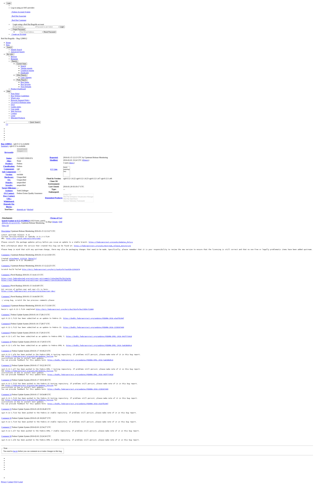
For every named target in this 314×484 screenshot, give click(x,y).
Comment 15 (6, 409)
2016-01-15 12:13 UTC (11, 223)
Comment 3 (5, 275)
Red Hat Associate (18, 16)
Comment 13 (6, 380)
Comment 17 (6, 427)
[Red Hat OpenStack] (78, 199)
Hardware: (9, 177)
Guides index (16, 107)
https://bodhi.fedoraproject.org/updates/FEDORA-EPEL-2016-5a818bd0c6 (99, 345)
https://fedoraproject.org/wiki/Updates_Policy (111, 242)
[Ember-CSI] (78, 195)
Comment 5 (5, 297)
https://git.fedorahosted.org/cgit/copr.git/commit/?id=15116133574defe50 (36, 280)
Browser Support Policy (20, 100)
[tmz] (66, 172)
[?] (7, 125)
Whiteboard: (9, 201)
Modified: (54, 160)
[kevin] (66, 167)
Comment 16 (6, 418)
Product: (9, 164)
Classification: (9, 166)
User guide (15, 109)
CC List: (54, 169)
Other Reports (22, 75)
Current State (21, 64)
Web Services (16, 111)
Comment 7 (5, 315)
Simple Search (16, 50)
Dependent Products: (54, 198)
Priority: (9, 183)
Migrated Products (18, 118)
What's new (15, 98)
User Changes (26, 77)
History (86, 160)
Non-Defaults (26, 87)
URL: (9, 199)
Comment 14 (6, 394)
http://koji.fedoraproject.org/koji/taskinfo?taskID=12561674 (51, 269)
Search (9, 47)
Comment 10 (6, 342)
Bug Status (25, 82)
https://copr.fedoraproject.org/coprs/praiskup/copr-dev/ (28, 291)
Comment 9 (5, 333)
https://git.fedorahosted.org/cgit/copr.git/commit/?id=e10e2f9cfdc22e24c (36, 278)
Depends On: (9, 204)
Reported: (54, 157)
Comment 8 (5, 324)
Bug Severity (26, 84)
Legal (13, 116)
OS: (9, 180)
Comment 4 (5, 286)
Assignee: (9, 191)
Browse (14, 57)
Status (8, 158)
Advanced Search (18, 52)
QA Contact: (9, 193)
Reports (14, 61)
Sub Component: (9, 172)
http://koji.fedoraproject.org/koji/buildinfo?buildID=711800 (65, 309)
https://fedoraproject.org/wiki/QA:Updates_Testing (29, 356)
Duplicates (25, 73)
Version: (9, 174)
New (8, 45)
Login (9, 3)
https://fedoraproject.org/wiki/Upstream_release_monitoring (102, 246)
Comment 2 (5, 266)
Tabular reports (26, 68)
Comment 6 (5, 306)
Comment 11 (6, 351)
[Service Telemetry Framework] (78, 201)
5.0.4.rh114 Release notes (21, 102)
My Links (10, 54)
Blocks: (9, 207)
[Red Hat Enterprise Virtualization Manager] (78, 197)
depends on (21, 209)
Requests (14, 59)
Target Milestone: (9, 188)
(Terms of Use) (56, 218)
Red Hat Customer (18, 20)
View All (5, 226)
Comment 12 (6, 365)
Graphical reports (27, 70)
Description (5, 231)
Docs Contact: (9, 196)
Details (55, 222)
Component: (9, 169)
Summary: (5, 146)
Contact (14, 113)
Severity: (9, 185)
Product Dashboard (18, 89)
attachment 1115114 (18, 258)
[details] (32, 258)
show (72, 163)
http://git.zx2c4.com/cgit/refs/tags (23, 238)
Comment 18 (6, 436)
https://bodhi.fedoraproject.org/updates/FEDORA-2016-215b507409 (93, 327)
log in (15, 451)
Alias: (9, 161)
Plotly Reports (22, 80)
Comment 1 (5, 255)
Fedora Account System (20, 12)
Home (8, 43)
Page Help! (15, 94)
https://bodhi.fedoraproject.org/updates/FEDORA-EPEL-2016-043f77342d (99, 336)
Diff (60, 222)
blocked (30, 209)
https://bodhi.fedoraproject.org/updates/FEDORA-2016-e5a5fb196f (93, 318)
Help (8, 91)
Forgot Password (18, 29)
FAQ (13, 105)
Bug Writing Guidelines (20, 96)
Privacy (4, 482)
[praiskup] (66, 169)
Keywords (9, 152)
